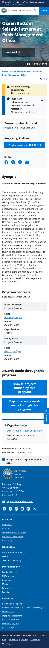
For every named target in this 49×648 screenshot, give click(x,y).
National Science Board (12, 536)
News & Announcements (13, 552)
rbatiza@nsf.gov (12, 351)
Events (5, 556)
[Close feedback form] (46, 410)
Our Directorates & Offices (14, 532)
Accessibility (35, 639)
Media (5, 584)
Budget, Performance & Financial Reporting (22, 607)
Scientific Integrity (10, 623)
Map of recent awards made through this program (25, 405)
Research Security (10, 619)
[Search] (35, 11)
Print (44, 79)
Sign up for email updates (20, 501)
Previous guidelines (24, 145)
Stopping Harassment (12, 615)
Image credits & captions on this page (23, 461)
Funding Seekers (9, 572)
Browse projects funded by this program (24, 388)
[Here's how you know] (24, 3)
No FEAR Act (13, 639)
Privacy (42, 635)
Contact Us (7, 540)
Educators (6, 588)
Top (44, 438)
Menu (44, 10)
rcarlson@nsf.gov (13, 317)
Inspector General (29, 635)
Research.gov (8, 627)
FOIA (4, 639)
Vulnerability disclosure (11, 635)
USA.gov (24, 639)
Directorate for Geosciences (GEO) (24, 430)
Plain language (7, 644)
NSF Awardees (8, 576)
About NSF (7, 524)
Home (5, 71)
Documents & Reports (12, 603)
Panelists (6, 592)
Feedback (46, 418)
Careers (5, 528)
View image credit (39, 63)
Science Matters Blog (11, 560)
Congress (6, 580)
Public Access (8, 611)
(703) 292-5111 (9, 494)
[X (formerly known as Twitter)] (10, 509)
